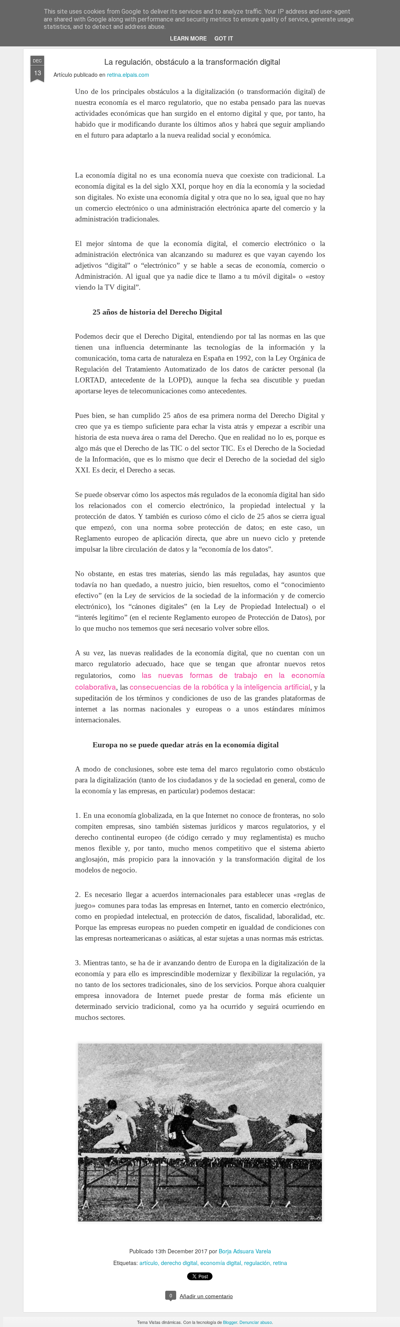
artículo (148, 1263)
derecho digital (179, 1263)
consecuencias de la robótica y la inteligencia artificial (220, 686)
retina (280, 1263)
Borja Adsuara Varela (245, 1251)
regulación (257, 1263)
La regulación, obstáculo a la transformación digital (192, 61)
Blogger (230, 1322)
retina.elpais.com (128, 74)
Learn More (188, 38)
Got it (223, 38)
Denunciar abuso (255, 1322)
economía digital (220, 1263)
